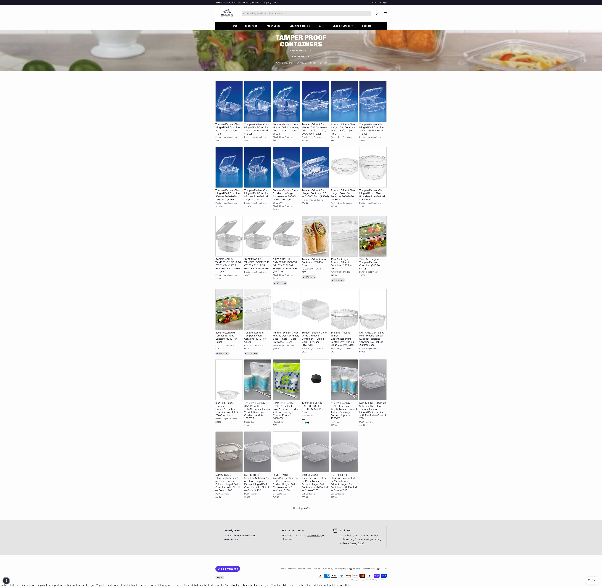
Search (283, 569)
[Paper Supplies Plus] (227, 13)
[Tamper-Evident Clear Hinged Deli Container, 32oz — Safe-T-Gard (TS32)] (373, 101)
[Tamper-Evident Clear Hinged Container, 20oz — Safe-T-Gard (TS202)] (315, 167)
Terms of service (313, 569)
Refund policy (327, 569)
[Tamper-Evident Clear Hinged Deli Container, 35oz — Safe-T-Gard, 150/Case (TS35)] (229, 167)
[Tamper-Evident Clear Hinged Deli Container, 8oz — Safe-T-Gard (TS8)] (229, 101)
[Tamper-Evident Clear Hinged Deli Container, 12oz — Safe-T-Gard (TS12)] (258, 101)
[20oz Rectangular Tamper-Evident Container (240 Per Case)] (229, 309)
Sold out (373, 252)
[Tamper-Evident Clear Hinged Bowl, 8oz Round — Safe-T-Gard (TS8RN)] (344, 167)
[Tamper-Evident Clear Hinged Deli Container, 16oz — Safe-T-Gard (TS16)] (286, 101)
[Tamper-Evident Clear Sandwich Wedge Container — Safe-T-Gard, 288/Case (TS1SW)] (286, 167)
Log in (384, 2)
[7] (344, 379)
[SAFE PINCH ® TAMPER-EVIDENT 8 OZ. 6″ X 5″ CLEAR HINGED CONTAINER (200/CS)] (286, 236)
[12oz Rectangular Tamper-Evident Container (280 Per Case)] (344, 236)
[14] (258, 379)
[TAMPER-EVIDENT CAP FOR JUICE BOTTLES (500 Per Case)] (315, 379)
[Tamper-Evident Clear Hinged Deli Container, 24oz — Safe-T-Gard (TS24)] (344, 101)
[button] (229, 117)
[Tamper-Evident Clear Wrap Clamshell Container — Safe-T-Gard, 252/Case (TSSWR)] (315, 309)
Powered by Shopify (349, 580)
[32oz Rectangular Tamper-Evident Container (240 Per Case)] (258, 309)
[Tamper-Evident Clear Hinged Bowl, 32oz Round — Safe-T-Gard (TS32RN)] (373, 167)
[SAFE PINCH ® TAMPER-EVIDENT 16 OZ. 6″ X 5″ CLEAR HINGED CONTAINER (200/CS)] (229, 236)
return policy (314, 535)
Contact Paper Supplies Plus (374, 569)
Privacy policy (340, 569)
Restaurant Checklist (296, 569)
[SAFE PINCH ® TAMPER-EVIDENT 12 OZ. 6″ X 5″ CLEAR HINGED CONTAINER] (258, 236)
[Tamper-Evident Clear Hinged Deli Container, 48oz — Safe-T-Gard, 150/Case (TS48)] (258, 167)
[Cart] (384, 13)
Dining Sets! (357, 543)
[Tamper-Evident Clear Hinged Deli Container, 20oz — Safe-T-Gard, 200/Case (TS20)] (315, 101)
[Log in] (377, 13)
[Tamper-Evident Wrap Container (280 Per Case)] (315, 236)
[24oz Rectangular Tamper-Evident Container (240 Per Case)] (373, 236)
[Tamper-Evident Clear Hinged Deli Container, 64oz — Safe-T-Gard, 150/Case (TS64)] (286, 309)
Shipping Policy (354, 569)
